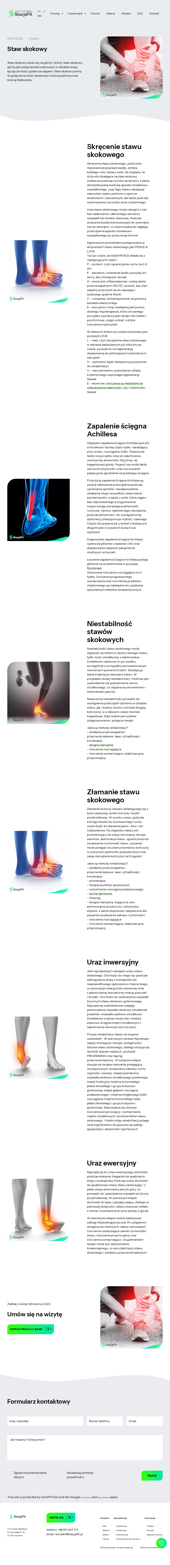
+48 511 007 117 (68, 1530)
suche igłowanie (100, 893)
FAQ (140, 13)
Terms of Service (104, 1497)
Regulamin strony (155, 1534)
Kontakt (154, 13)
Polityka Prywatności (149, 1547)
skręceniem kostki (113, 168)
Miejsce (106, 1530)
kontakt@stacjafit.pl (69, 1534)
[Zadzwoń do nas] (161, 1545)
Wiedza (126, 13)
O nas (39, 13)
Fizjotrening (121, 1526)
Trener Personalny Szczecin (128, 1539)
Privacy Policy (86, 1497)
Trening (54, 13)
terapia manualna (101, 745)
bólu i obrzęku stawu (119, 1202)
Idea (104, 1526)
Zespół (105, 1534)
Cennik (95, 13)
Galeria (110, 13)
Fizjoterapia (75, 13)
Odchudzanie (122, 1534)
